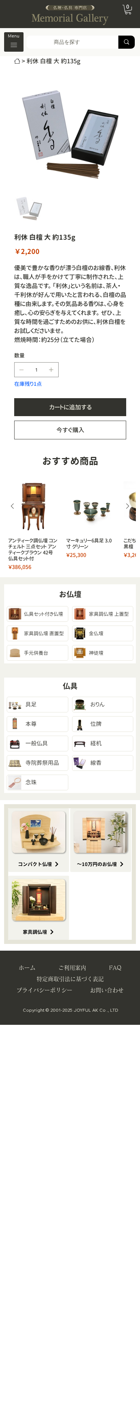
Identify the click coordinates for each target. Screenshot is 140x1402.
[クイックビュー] (33, 506)
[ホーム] (17, 61)
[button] (128, 9)
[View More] (39, 614)
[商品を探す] (126, 42)
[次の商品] (127, 506)
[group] (70, 526)
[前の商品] (12, 506)
